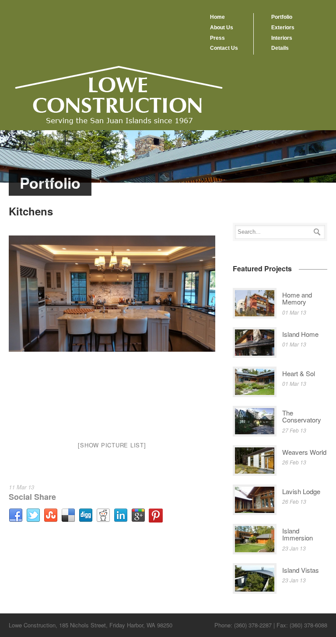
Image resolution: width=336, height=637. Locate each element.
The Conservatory (301, 416)
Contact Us (224, 48)
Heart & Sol (298, 373)
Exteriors (282, 27)
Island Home (300, 334)
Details (280, 48)
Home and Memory (297, 298)
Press (217, 38)
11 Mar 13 (21, 487)
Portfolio (281, 17)
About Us (221, 27)
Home (217, 17)
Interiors (281, 38)
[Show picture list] (112, 445)
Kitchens (31, 211)
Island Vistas (300, 570)
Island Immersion (297, 534)
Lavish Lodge (301, 491)
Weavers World (304, 452)
